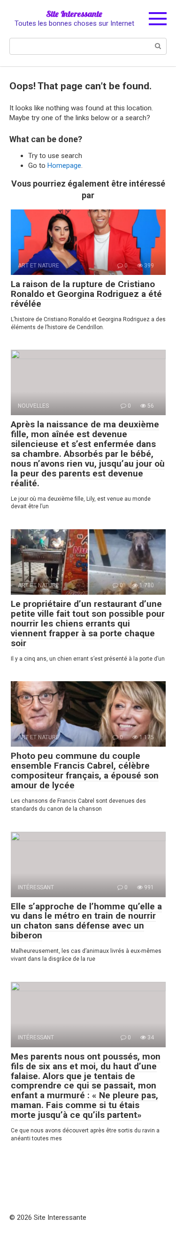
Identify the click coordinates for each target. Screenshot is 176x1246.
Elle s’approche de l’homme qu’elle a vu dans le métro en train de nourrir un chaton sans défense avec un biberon (86, 921)
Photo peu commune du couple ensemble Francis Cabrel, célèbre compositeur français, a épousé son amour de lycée (85, 770)
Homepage (64, 165)
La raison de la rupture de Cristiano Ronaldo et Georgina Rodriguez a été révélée (86, 294)
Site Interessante (74, 13)
